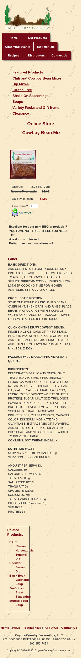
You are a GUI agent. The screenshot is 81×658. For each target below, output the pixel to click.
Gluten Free (22, 90)
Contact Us (59, 55)
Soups (17, 101)
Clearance (20, 113)
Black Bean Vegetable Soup (19, 580)
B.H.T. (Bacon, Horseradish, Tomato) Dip (21, 550)
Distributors (36, 55)
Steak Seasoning (20, 592)
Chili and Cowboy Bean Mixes (36, 78)
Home (14, 37)
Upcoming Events (17, 46)
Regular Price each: (24, 191)
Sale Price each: (23, 198)
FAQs (16, 627)
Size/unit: (18, 186)
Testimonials (46, 46)
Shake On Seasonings (30, 96)
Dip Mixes (20, 84)
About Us (51, 627)
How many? (20, 206)
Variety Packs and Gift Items (35, 107)
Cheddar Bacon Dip (17, 567)
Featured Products (27, 72)
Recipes (13, 55)
